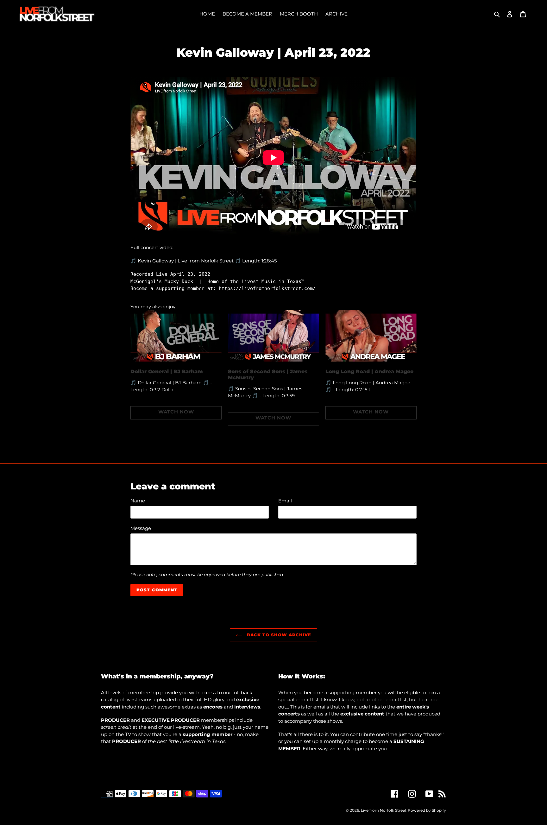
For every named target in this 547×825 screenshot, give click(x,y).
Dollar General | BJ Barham (166, 371)
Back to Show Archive (278, 634)
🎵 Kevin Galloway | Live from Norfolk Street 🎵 (185, 261)
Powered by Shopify (427, 810)
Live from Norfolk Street (383, 810)
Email (285, 501)
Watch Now (176, 412)
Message (140, 528)
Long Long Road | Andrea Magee (369, 371)
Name (137, 501)
